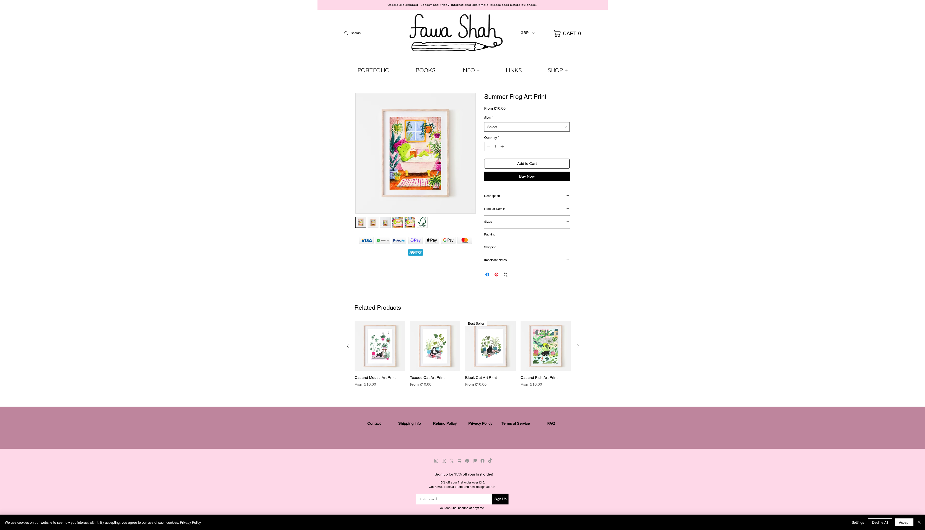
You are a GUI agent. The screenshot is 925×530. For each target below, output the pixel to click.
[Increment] (503, 146)
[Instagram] (436, 460)
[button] (527, 32)
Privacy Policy (190, 522)
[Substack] (459, 460)
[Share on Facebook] (487, 274)
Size (488, 118)
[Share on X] (506, 274)
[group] (463, 354)
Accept (904, 522)
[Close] (919, 522)
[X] (451, 460)
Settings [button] (858, 522)
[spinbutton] (495, 146)
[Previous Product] (347, 346)
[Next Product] (578, 346)
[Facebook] (482, 460)
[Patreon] (474, 460)
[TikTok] (490, 460)
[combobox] (527, 127)
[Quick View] (380, 346)
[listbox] (527, 32)
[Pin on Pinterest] (496, 274)
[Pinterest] (467, 460)
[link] (569, 33)
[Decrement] (488, 146)
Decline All (880, 522)
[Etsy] (444, 460)
